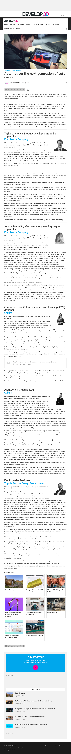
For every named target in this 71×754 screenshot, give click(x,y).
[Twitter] (64, 15)
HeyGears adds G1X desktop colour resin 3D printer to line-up (33, 701)
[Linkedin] (11, 89)
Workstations (38, 24)
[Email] (20, 89)
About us (47, 746)
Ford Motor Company (16, 139)
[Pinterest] (14, 89)
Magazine (56, 24)
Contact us (54, 748)
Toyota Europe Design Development (24, 483)
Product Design (16, 71)
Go (35, 667)
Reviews (12, 24)
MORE (18, 29)
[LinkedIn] (66, 15)
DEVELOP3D (30, 82)
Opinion (28, 24)
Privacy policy (63, 748)
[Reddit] (17, 89)
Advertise (54, 746)
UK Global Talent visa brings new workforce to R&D (31, 724)
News (6, 24)
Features (21, 24)
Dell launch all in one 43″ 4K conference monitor (29, 717)
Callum (8, 313)
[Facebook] (61, 15)
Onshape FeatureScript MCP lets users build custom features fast (35, 709)
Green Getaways (20, 693)
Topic (47, 24)
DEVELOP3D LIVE (9, 29)
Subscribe (62, 746)
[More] (23, 89)
